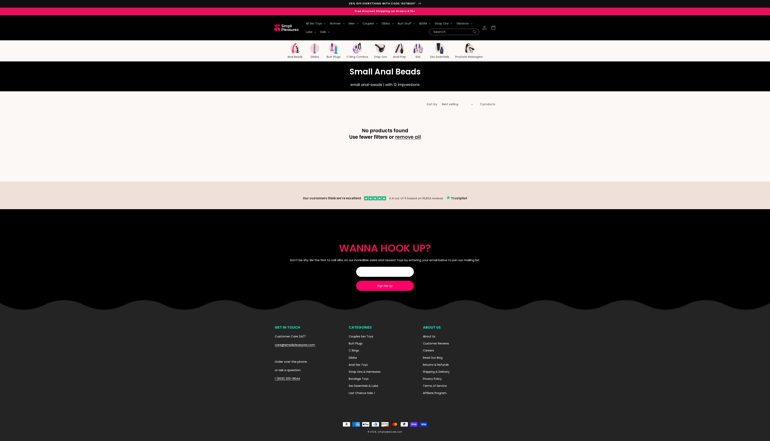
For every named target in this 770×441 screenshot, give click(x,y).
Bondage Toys (359, 379)
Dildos (353, 358)
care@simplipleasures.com (295, 345)
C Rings (354, 350)
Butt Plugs (356, 343)
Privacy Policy (432, 379)
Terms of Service (435, 386)
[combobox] (454, 32)
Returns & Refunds (436, 365)
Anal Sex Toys (358, 365)
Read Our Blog (433, 358)
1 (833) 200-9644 (287, 378)
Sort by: (432, 104)
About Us (429, 336)
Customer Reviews (436, 343)
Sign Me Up (385, 286)
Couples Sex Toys (361, 336)
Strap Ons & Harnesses (365, 372)
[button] (315, 23)
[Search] (474, 31)
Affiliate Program (435, 393)
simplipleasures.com (390, 431)
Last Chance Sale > (362, 393)
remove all (408, 137)
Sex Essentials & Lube (363, 386)
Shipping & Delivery (436, 372)
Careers (428, 350)
